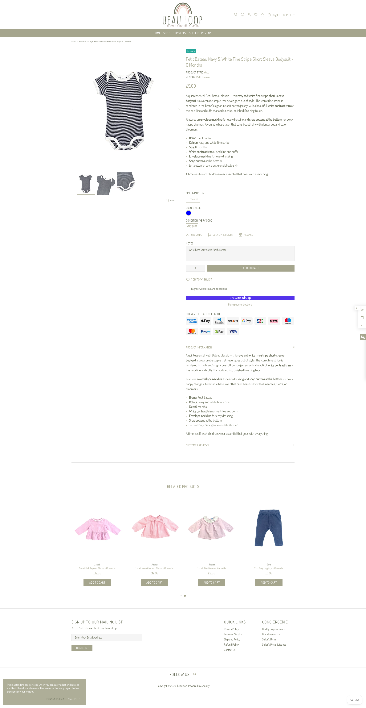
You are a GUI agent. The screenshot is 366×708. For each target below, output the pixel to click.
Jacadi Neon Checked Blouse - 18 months (154, 568)
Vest (206, 72)
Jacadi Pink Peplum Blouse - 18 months (97, 568)
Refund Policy (231, 644)
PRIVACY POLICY (55, 699)
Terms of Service (233, 634)
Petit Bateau (202, 77)
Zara (269, 564)
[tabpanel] (211, 545)
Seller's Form (269, 639)
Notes (189, 243)
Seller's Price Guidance (274, 644)
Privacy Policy (231, 629)
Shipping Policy (232, 639)
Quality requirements (273, 629)
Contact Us (229, 650)
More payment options (240, 304)
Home (73, 41)
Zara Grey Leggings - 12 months (268, 568)
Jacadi (97, 564)
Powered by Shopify (198, 686)
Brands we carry (271, 634)
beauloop (183, 14)
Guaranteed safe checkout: (203, 314)
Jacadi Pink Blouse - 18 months (211, 568)
